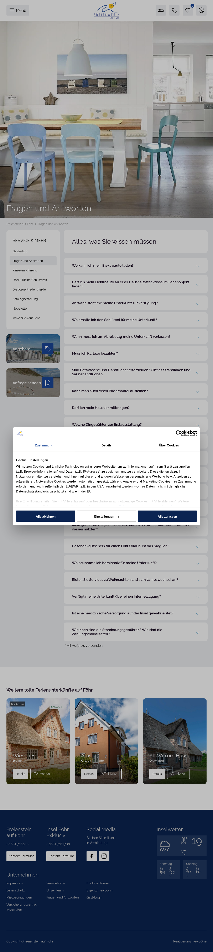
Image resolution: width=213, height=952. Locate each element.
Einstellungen (104, 516)
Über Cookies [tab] (169, 445)
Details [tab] (107, 445)
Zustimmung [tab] (44, 445)
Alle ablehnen (46, 516)
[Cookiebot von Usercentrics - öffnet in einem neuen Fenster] (179, 433)
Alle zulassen (167, 516)
